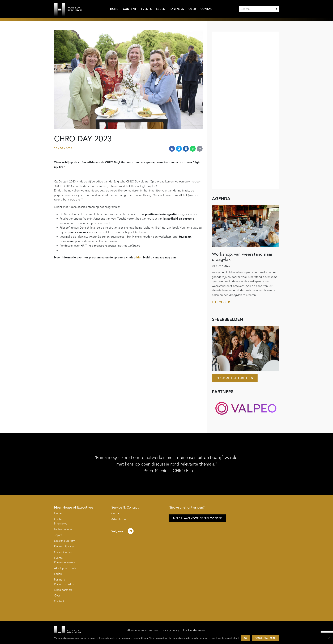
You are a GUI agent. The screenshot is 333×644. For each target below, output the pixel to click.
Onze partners (63, 589)
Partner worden (64, 584)
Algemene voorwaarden (142, 630)
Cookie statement (194, 630)
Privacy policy (170, 630)
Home (114, 9)
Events (146, 9)
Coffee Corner (63, 552)
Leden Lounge (63, 529)
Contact (207, 9)
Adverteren (118, 519)
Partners (177, 9)
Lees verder (221, 302)
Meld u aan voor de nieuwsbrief (197, 518)
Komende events (64, 562)
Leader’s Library (64, 540)
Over (192, 9)
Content (129, 9)
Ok (245, 638)
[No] (328, 638)
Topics (58, 535)
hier (139, 257)
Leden (160, 9)
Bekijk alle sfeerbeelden (234, 378)
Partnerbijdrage (64, 546)
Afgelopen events (65, 568)
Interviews (60, 523)
